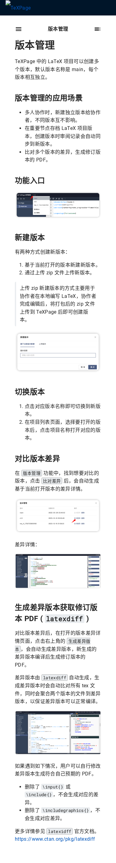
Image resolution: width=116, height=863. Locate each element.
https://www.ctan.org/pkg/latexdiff (55, 839)
